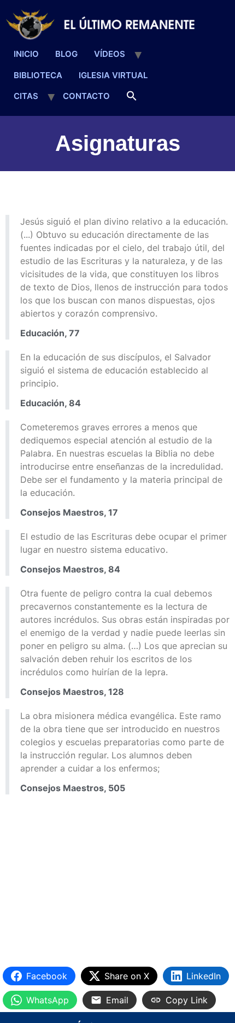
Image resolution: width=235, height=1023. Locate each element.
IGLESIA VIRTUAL (113, 75)
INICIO (26, 54)
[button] (131, 96)
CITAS (26, 96)
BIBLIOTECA (38, 75)
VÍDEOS (109, 54)
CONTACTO (86, 96)
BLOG (66, 54)
